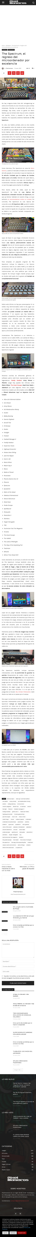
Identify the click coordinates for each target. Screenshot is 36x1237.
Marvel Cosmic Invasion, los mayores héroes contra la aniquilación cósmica (21, 1084)
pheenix (5, 824)
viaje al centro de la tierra (9, 845)
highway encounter (7, 814)
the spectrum (6, 842)
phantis (27, 821)
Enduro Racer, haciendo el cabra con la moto (8, 868)
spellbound (15, 832)
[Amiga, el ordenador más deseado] (7, 996)
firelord (10, 809)
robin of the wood (7, 827)
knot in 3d (14, 816)
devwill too (16, 806)
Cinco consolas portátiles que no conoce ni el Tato (23, 1042)
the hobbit (15, 839)
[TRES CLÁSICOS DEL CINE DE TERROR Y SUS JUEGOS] (7, 1118)
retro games (25, 824)
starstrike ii (29, 832)
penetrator (20, 821)
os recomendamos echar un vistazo (20, 199)
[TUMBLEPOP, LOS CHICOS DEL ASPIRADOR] (7, 1053)
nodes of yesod (20, 819)
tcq (20, 834)
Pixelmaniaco (9, 68)
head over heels (24, 811)
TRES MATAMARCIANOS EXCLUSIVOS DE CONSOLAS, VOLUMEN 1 (22, 1015)
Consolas (4, 911)
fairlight (5, 809)
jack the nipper (6, 816)
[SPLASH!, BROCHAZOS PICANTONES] (7, 1063)
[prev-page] (3, 934)
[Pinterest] (18, 73)
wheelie (28, 845)
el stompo (23, 806)
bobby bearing (11, 803)
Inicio (3, 45)
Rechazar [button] (13, 1233)
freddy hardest (6, 811)
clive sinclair (20, 803)
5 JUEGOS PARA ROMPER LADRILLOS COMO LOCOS (21, 1135)
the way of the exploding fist (18, 842)
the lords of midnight (25, 839)
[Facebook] (9, 73)
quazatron (18, 824)
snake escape (6, 832)
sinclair (15, 829)
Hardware (8, 45)
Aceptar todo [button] (21, 1233)
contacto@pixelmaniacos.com (19, 1201)
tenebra (21, 837)
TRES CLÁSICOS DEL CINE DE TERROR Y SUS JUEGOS (22, 1117)
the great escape (7, 839)
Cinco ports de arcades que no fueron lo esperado (22, 1024)
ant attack (5, 801)
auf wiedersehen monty (24, 801)
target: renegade (13, 834)
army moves (13, 801)
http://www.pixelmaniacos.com (18, 894)
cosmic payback (7, 806)
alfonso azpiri (10, 798)
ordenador (28, 819)
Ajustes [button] (5, 1233)
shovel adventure (7, 829)
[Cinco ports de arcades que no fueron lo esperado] (7, 1025)
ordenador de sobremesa (9, 821)
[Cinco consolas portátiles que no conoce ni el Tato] (7, 927)
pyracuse (10, 824)
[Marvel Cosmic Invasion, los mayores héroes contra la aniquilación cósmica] (7, 1085)
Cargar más (17, 1069)
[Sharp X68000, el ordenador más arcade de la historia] (7, 1006)
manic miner (22, 816)
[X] (14, 73)
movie (12, 819)
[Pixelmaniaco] (3, 68)
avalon (4, 803)
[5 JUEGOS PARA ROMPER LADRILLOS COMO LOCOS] (7, 1137)
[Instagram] (20, 1214)
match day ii (6, 819)
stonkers (5, 834)
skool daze (22, 829)
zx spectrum (19, 847)
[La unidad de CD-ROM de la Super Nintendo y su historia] (7, 918)
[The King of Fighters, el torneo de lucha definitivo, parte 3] (7, 1104)
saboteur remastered (18, 827)
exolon (29, 806)
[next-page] (6, 934)
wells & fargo (21, 845)
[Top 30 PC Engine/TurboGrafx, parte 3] (7, 1095)
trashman (30, 842)
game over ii (15, 811)
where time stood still (8, 847)
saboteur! (28, 827)
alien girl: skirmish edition (23, 798)
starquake (22, 832)
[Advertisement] (18, 24)
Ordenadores (11, 49)
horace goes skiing (19, 814)
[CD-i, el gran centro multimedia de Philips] (7, 909)
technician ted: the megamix (10, 837)
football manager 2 (19, 809)
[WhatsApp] (22, 73)
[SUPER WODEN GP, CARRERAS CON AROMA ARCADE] (7, 1034)
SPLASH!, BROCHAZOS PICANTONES (20, 1061)
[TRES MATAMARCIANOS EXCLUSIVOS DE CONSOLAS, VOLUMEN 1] (7, 1015)
